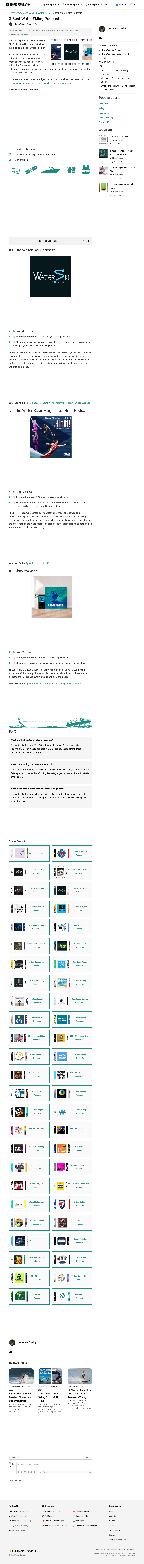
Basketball (103, 104)
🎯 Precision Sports (81, 1511)
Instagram (13, 1525)
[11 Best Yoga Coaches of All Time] (103, 171)
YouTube (12, 1516)
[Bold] (18, 1472)
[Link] (43, 1472)
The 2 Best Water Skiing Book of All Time (48, 1397)
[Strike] (28, 1472)
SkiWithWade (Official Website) (66, 683)
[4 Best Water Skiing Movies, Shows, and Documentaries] (21, 1382)
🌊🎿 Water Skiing (41, 13)
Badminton (104, 113)
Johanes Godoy (27, 1342)
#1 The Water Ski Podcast (110, 50)
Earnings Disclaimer (115, 1549)
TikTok (11, 1530)
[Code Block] (40, 1472)
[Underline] (25, 1472)
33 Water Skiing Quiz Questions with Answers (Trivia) (79, 1394)
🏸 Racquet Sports (70, 4)
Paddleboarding (106, 117)
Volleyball (103, 108)
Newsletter (13, 1511)
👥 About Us (121, 4)
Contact (112, 1521)
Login (90, 1457)
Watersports (23, 13)
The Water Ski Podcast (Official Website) (71, 402)
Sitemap (112, 1535)
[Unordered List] (34, 1472)
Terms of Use (100, 1549)
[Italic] (21, 1472)
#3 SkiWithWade (106, 62)
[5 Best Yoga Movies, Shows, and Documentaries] (103, 154)
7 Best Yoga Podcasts (37, 853)
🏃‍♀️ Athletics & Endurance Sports (85, 1525)
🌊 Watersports (92, 4)
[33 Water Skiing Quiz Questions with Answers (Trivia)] (80, 1382)
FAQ (100, 66)
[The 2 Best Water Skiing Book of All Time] (50, 1382)
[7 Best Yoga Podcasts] (103, 140)
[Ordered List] (31, 1472)
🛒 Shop (133, 4)
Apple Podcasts (34, 402)
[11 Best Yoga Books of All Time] (103, 188)
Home (12, 13)
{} (47, 1472)
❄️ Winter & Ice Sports (51, 1511)
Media (111, 1525)
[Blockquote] (37, 1472)
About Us (112, 1516)
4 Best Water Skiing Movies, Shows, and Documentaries (20, 1397)
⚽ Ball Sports (49, 4)
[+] (50, 1472)
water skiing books (21, 83)
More (107, 4)
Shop (111, 1511)
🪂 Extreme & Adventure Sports (54, 1525)
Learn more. (24, 34)
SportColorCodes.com (117, 1540)
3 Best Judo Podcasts (37, 1241)
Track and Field (105, 122)
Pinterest (12, 1521)
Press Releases (115, 1530)
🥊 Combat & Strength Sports (53, 1521)
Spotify (46, 402)
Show (85, 241)
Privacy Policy (129, 1549)
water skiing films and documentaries (54, 83)
